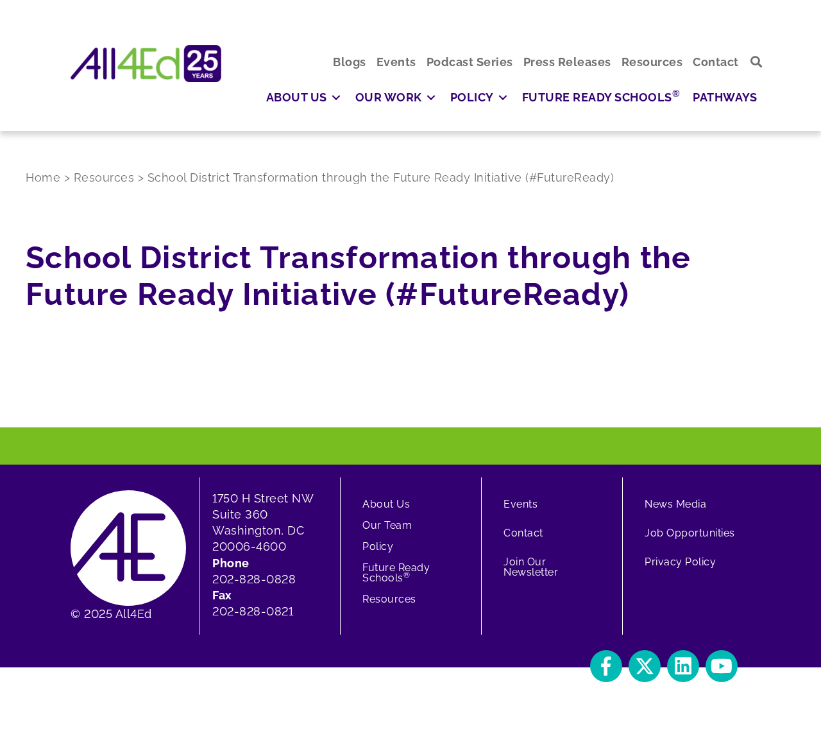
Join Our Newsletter (531, 567)
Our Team (387, 525)
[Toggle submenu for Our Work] (431, 97)
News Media (675, 504)
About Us (386, 504)
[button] (756, 61)
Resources (389, 599)
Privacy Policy (680, 562)
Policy (377, 546)
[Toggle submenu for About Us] (336, 97)
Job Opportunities (690, 533)
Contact (523, 533)
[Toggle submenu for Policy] (503, 97)
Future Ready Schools (396, 573)
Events (520, 504)
